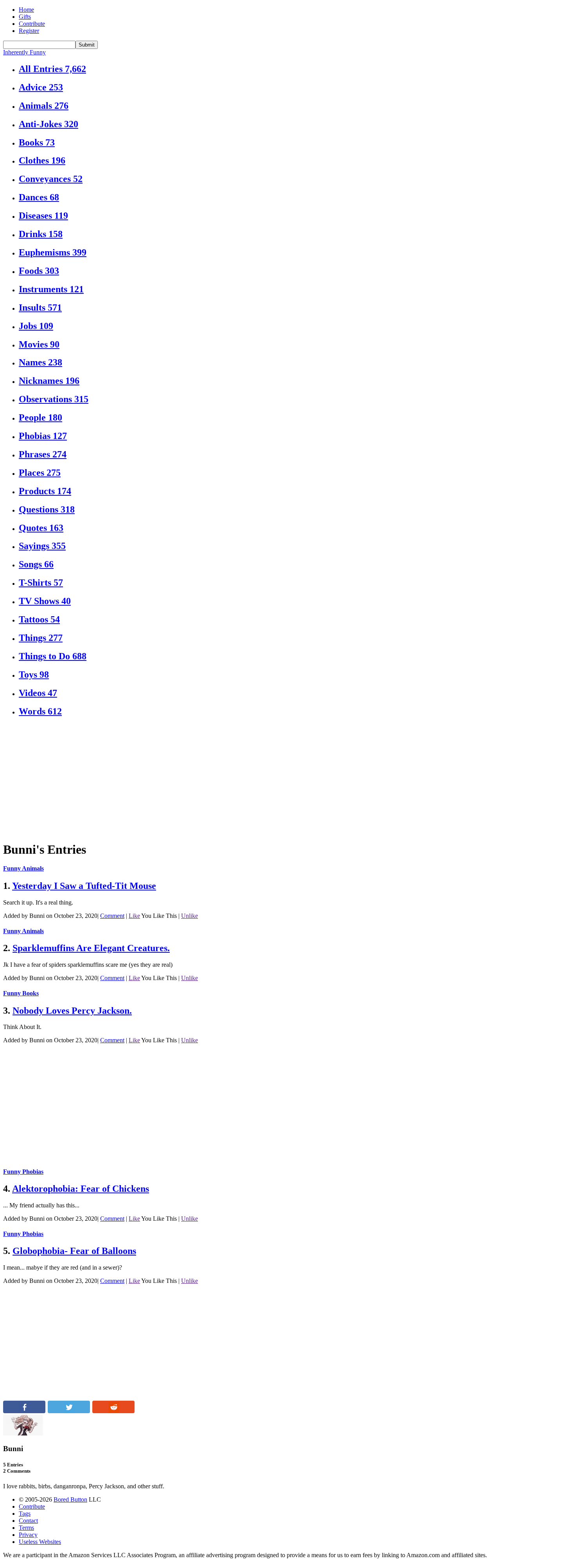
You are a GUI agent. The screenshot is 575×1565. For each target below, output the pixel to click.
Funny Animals (23, 868)
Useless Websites (40, 1541)
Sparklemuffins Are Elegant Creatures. (91, 948)
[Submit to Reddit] (113, 1411)
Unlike (189, 915)
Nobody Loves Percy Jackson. (72, 1011)
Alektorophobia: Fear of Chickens (80, 1189)
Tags (25, 1513)
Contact (28, 1520)
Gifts (25, 16)
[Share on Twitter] (69, 1411)
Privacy (28, 1534)
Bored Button (70, 1499)
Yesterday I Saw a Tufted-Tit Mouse (84, 886)
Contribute (32, 23)
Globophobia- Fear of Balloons (74, 1251)
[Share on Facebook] (24, 1411)
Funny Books (21, 993)
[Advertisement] (238, 779)
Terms (26, 1527)
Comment (112, 915)
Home (26, 9)
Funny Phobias (23, 1171)
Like (134, 915)
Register (29, 30)
